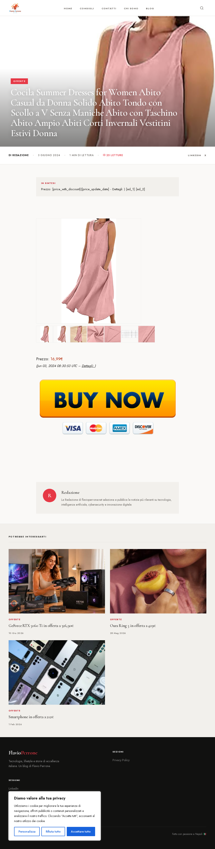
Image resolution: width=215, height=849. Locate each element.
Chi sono (131, 8)
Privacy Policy (121, 760)
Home (68, 8)
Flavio (23, 752)
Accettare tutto (81, 831)
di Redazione (19, 155)
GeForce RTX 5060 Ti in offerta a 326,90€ (41, 625)
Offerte (19, 81)
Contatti (109, 8)
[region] (54, 816)
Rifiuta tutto (53, 831)
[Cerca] (201, 8)
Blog (150, 8)
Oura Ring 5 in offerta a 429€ (133, 625)
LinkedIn (194, 155)
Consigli (87, 8)
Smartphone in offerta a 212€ (31, 716)
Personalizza (26, 831)
